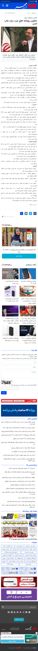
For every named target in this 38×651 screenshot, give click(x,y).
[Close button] (36, 633)
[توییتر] (20, 612)
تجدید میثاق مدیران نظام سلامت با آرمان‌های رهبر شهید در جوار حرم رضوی (18, 506)
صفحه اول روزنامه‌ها (30, 511)
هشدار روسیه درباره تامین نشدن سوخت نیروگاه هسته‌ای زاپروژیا (18, 431)
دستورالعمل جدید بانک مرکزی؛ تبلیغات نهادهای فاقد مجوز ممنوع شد (18, 443)
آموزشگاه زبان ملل (31, 561)
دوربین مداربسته (29, 552)
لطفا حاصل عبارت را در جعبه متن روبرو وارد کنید (24, 385)
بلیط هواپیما (20, 558)
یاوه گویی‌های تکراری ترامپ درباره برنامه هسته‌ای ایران (21, 501)
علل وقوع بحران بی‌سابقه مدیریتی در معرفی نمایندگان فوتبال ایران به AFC (19, 460)
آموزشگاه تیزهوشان (31, 558)
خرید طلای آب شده (8, 546)
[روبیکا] (17, 612)
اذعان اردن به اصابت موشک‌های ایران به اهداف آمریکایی (20, 489)
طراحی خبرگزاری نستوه (28, 648)
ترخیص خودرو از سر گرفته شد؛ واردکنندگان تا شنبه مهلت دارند (19, 428)
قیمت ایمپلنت (18, 555)
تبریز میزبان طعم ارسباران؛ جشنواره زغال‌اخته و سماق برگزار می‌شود (20, 473)
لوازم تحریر (19, 546)
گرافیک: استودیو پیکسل (13, 648)
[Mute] (7, 244)
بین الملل (34, 13)
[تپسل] (3, 225)
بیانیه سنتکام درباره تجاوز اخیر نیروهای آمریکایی (22, 485)
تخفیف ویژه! (12, 641)
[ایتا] (8, 612)
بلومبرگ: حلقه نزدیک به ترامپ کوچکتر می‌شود (23, 448)
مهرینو (3, 561)
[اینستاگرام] (23, 612)
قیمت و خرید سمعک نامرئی (16, 561)
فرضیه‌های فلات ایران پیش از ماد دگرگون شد (23, 452)
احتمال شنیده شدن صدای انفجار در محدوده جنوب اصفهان (20, 481)
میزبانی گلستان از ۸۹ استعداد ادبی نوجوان (24, 439)
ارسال (3, 393)
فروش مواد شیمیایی (30, 555)
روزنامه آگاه (10, 564)
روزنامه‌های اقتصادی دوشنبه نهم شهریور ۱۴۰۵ (22, 539)
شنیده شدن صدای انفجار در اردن (26, 498)
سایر (28, 13)
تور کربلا (24, 549)
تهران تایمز (28, 564)
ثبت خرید (19, 256)
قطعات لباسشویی (6, 555)
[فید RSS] (14, 612)
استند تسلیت (15, 549)
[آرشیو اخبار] (11, 612)
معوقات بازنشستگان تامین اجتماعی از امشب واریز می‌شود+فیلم (18, 478)
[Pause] (4, 244)
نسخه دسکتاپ (19, 619)
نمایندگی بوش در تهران (8, 558)
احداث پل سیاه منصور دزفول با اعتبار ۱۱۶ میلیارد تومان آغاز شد (19, 455)
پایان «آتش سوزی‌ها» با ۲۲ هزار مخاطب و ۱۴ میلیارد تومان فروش (18, 435)
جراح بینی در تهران (30, 546)
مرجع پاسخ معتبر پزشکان (10, 552)
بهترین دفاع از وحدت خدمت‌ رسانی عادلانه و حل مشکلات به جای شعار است (18, 423)
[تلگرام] (29, 612)
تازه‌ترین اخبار (32, 419)
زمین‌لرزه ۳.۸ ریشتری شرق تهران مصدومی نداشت (22, 468)
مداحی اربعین (6, 549)
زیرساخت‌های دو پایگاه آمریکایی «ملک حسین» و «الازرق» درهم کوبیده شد (18, 493)
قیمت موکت (32, 549)
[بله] (26, 612)
